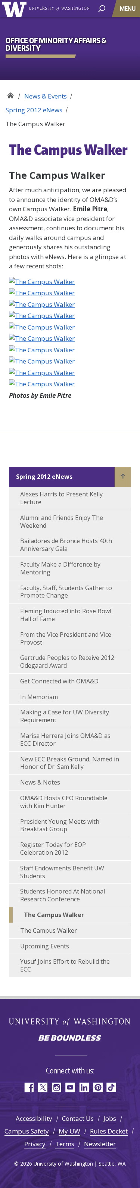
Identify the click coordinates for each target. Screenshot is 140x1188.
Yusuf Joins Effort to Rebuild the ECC (65, 965)
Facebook (29, 1087)
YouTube (70, 1087)
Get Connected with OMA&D (59, 681)
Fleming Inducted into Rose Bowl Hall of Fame (65, 615)
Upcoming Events (44, 946)
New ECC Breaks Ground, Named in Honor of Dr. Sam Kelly (69, 763)
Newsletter (100, 1143)
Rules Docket (109, 1131)
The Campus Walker (54, 915)
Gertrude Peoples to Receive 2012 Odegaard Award (67, 662)
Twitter (42, 1087)
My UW (69, 1131)
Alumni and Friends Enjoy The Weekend (61, 522)
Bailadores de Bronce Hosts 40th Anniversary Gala (66, 545)
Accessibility (34, 1118)
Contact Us (78, 1118)
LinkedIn (84, 1087)
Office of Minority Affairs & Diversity (10, 93)
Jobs (109, 1118)
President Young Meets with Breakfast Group (59, 825)
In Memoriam (39, 697)
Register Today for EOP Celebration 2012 (53, 849)
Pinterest (98, 1087)
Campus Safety (26, 1131)
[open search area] (101, 8)
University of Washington (15, 8)
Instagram (56, 1087)
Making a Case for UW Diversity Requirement (64, 716)
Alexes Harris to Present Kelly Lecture (61, 498)
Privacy (35, 1143)
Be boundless (70, 1038)
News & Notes (40, 782)
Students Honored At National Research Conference (62, 895)
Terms (64, 1143)
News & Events (45, 96)
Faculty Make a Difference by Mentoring (60, 568)
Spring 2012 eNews (34, 110)
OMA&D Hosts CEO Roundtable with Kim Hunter (64, 802)
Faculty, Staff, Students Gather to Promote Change (66, 592)
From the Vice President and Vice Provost (65, 638)
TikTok (111, 1087)
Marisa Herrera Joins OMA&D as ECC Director (65, 740)
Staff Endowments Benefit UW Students (62, 872)
